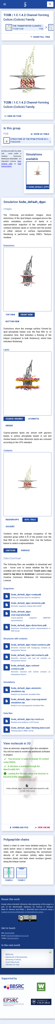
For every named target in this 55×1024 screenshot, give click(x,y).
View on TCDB (12, 116)
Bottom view (12, 321)
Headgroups (12, 520)
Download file (18, 827)
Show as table (39, 134)
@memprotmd (13, 938)
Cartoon (10, 550)
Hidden (9, 426)
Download (38, 307)
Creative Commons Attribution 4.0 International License (22, 912)
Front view (27, 315)
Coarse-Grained (14, 419)
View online (42, 827)
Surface (25, 550)
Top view (10, 315)
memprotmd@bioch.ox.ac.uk (17, 936)
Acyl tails (30, 520)
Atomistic (33, 419)
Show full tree (40, 37)
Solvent (10, 526)
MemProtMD (9, 933)
